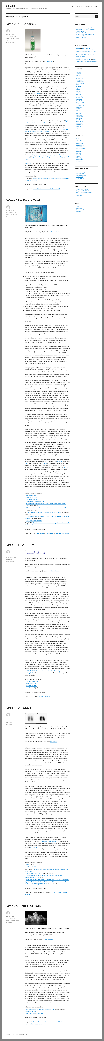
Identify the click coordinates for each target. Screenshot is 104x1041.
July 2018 (78, 108)
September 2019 (80, 86)
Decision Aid (16, 38)
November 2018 (80, 102)
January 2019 (79, 99)
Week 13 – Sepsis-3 (21, 24)
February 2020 (79, 78)
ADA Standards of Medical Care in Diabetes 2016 (40, 1009)
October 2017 (79, 123)
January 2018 (79, 118)
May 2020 (78, 73)
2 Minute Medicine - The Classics (84, 192)
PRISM (66, 467)
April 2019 (78, 94)
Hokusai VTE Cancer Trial (33, 873)
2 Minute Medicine (31, 180)
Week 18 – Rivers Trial (87, 50)
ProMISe (44, 463)
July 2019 (78, 89)
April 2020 (78, 75)
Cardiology (9, 559)
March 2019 (79, 96)
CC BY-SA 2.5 (49, 533)
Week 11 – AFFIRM (20, 545)
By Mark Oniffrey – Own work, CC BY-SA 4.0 (46, 189)
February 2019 (79, 97)
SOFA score (36, 93)
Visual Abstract (30, 1013)
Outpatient (78, 156)
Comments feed (80, 209)
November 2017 (80, 121)
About (96, 6)
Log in (77, 206)
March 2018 (79, 115)
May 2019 (78, 93)
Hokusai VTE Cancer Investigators (49, 841)
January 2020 (79, 80)
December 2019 (80, 81)
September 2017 (80, 124)
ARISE (26, 463)
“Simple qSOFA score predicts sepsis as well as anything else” (50, 178)
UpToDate (29, 163)
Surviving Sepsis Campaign (34, 520)
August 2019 (79, 88)
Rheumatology (79, 159)
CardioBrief (79, 195)
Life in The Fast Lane (32, 499)
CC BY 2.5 (54, 892)
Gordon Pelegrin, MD (81, 173)
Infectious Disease (80, 148)
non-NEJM (14, 40)
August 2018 (79, 107)
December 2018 (80, 100)
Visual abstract (30, 688)
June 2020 (78, 72)
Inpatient (8, 40)
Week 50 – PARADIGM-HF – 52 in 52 (85, 55)
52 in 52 (10, 6)
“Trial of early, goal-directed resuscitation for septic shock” (44, 512)
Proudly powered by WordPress (19, 1034)
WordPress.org (79, 211)
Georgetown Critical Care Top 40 (35, 501)
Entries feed (79, 208)
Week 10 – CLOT (18, 708)
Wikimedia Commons (62, 533)
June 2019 (78, 91)
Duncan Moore (10, 34)
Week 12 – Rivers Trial (23, 200)
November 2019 (80, 83)
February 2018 (79, 116)
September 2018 (80, 105)
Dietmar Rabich (37, 1022)
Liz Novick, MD (79, 176)
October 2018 (79, 104)
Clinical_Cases (39, 533)
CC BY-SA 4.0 (38, 1024)
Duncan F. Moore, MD (81, 172)
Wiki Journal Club (31, 495)
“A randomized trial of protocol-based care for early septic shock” (46, 503)
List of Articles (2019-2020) (84, 6)
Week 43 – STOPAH (86, 48)
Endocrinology (10, 920)
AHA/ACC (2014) (32, 671)
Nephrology (79, 151)
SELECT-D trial (35, 848)
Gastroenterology (80, 145)
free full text (49, 61)
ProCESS (59, 461)
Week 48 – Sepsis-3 (81, 37)
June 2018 (78, 110)
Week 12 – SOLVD (80, 56)
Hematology (9, 722)
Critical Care (9, 38)
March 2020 (79, 77)
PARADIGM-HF (80, 51)
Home (72, 6)
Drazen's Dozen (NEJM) (82, 189)
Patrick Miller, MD (80, 178)
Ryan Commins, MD (81, 175)
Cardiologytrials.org (32, 681)
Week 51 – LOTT (80, 31)
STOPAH (78, 48)
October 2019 (79, 85)
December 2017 (80, 120)
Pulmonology (79, 158)
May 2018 (78, 112)
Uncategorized (79, 161)
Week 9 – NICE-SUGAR (23, 906)
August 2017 (79, 126)
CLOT (27, 865)
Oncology (78, 154)
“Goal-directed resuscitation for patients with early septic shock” (46, 508)
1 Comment (9, 724)
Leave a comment (10, 42)
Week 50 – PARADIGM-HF (82, 32)
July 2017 (78, 128)
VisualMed (40, 1013)
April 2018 (78, 113)
